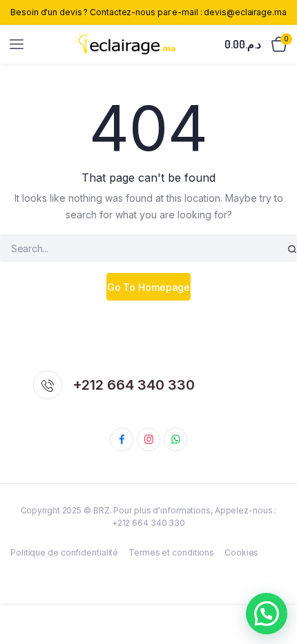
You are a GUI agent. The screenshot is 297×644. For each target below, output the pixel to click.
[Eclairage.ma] (125, 44)
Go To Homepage (149, 287)
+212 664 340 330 (134, 385)
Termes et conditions (171, 552)
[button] (266, 613)
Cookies (241, 552)
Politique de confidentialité (64, 552)
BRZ (101, 510)
